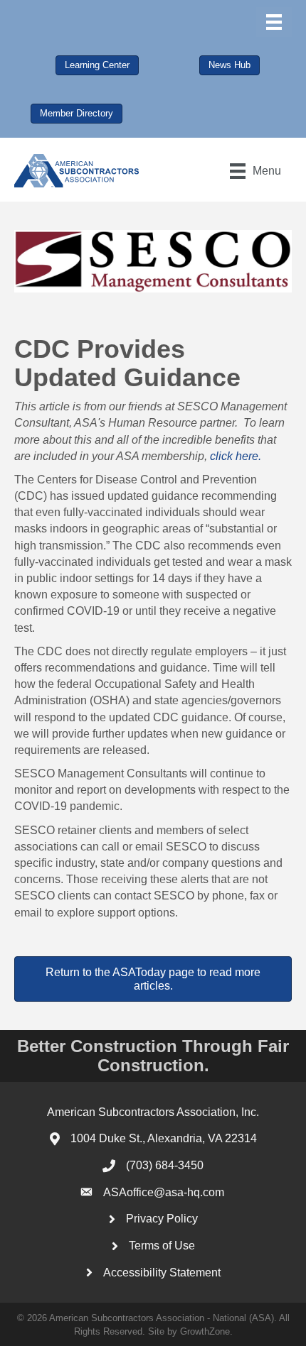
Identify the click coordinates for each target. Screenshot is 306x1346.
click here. (235, 456)
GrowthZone (205, 1331)
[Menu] (274, 22)
